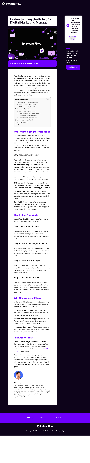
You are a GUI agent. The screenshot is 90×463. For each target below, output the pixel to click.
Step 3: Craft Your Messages (28, 115)
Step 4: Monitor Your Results (28, 118)
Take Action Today (22, 122)
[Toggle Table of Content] (47, 99)
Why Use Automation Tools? (27, 105)
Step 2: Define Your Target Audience (30, 113)
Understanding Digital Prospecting (27, 102)
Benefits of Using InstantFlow (28, 107)
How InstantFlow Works (24, 109)
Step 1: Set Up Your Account (27, 111)
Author (19, 125)
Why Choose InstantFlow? (25, 120)
